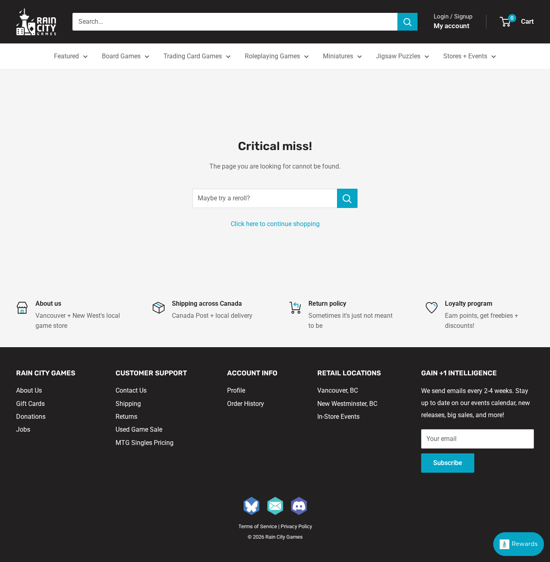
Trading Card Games (192, 56)
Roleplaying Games (272, 56)
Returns (126, 416)
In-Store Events (338, 416)
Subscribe (447, 463)
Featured (66, 56)
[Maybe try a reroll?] (347, 198)
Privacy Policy (296, 526)
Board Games (121, 56)
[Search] (407, 22)
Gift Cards (30, 404)
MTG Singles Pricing (145, 443)
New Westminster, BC (347, 404)
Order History (245, 404)
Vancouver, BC (337, 390)
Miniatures (338, 56)
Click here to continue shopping (275, 224)
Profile (236, 390)
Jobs (23, 429)
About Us (29, 390)
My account (451, 26)
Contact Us (131, 390)
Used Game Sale (139, 429)
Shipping (128, 404)
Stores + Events (465, 56)
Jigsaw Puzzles (398, 56)
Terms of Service (257, 526)
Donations (30, 416)
